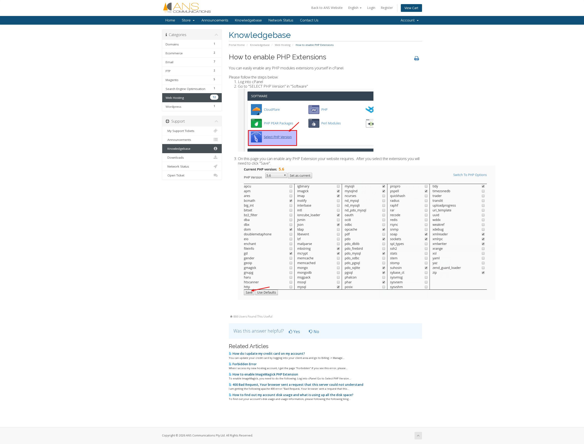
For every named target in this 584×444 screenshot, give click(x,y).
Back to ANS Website (327, 7)
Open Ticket (175, 175)
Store (187, 20)
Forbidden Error (244, 364)
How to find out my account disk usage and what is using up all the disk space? (292, 395)
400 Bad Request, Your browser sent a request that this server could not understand (297, 385)
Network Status (281, 20)
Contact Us (309, 20)
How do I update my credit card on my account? (268, 354)
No (315, 331)
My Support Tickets (180, 131)
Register (387, 7)
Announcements (214, 20)
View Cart (411, 8)
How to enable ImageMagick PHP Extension (265, 374)
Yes (296, 331)
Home (170, 20)
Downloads (175, 157)
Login (371, 7)
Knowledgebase (248, 20)
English (353, 7)
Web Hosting (282, 45)
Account (408, 20)
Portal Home (237, 45)
